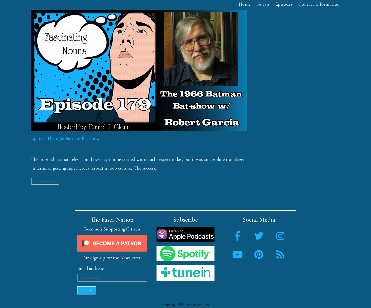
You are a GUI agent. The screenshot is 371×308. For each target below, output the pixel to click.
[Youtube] (237, 254)
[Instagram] (280, 236)
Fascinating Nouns (85, 147)
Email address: (90, 268)
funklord (40, 147)
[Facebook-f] (237, 236)
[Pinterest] (259, 254)
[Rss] (280, 254)
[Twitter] (259, 236)
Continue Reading (47, 180)
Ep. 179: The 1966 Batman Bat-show (65, 138)
